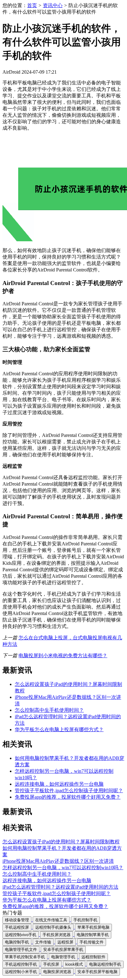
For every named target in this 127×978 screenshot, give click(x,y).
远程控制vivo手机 (20, 934)
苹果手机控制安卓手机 (25, 957)
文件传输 (43, 942)
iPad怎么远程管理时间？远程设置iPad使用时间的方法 (60, 887)
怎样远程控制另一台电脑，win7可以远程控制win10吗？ (62, 867)
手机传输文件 (92, 942)
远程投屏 (65, 942)
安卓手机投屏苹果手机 (63, 949)
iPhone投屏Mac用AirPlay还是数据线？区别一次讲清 (58, 861)
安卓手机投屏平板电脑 (97, 971)
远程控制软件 (93, 957)
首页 (32, 5)
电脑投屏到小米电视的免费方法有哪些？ (62, 655)
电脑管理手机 (63, 957)
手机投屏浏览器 (57, 934)
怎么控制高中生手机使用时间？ (49, 710)
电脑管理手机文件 (21, 949)
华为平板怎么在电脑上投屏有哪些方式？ (59, 729)
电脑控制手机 (17, 942)
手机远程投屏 (17, 927)
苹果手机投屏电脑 (93, 927)
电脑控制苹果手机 (93, 934)
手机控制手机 (85, 920)
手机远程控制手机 (21, 964)
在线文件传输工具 (51, 920)
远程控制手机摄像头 (53, 927)
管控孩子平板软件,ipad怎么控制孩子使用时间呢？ (69, 790)
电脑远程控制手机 (105, 964)
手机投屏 (51, 964)
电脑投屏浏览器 (57, 971)
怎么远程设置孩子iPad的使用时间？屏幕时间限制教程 (61, 841)
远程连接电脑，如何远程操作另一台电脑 (59, 784)
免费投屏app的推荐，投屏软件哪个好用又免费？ (68, 797)
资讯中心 (53, 5)
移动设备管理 (17, 920)
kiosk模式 (74, 964)
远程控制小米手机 (21, 971)
